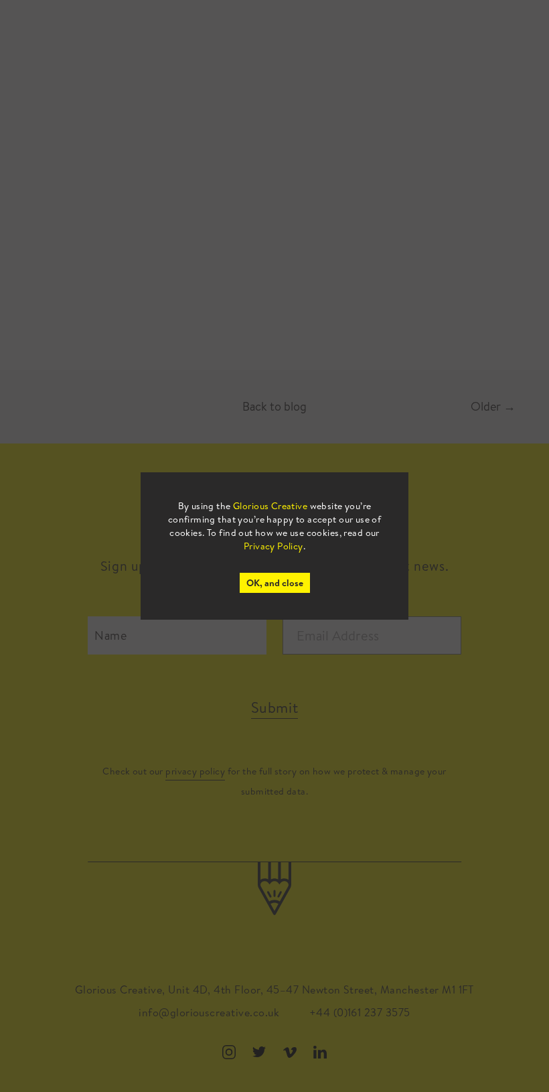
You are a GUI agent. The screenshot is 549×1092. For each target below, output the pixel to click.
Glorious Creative (270, 506)
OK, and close (274, 583)
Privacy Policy (273, 546)
